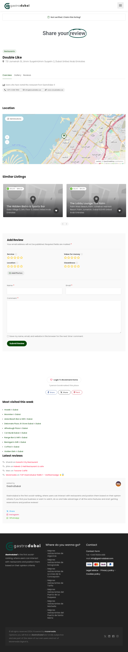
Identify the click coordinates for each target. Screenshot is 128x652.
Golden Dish (9, 451)
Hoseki (7, 409)
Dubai (15, 409)
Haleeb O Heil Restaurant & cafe (29, 466)
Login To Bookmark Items (66, 380)
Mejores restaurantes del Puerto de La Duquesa (55, 593)
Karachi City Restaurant (27, 462)
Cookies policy (93, 574)
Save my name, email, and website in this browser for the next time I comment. (46, 336)
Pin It (78, 392)
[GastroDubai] (16, 5)
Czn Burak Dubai (11, 432)
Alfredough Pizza (12, 428)
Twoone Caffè (20, 470)
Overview (7, 75)
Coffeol (8, 446)
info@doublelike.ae (33, 90)
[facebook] (113, 636)
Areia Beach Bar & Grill (14, 419)
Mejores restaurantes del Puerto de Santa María (55, 614)
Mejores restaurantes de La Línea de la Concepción (55, 572)
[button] (7, 137)
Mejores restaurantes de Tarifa (55, 583)
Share (52, 392)
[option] (33, 202)
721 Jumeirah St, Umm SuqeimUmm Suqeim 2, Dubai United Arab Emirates (45, 61)
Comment (12, 298)
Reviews (27, 75)
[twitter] (105, 636)
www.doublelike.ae (55, 90)
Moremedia (11, 475)
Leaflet (98, 161)
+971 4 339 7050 (12, 90)
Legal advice (92, 570)
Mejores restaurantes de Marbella (55, 604)
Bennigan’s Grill (11, 442)
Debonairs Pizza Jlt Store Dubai (18, 423)
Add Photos (17, 273)
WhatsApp (14, 518)
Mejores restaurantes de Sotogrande (55, 562)
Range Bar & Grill (12, 437)
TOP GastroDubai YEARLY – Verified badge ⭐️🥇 (42, 475)
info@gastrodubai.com (102, 558)
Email (69, 285)
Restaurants (9, 51)
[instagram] (117, 636)
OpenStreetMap (108, 161)
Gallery (17, 75)
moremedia (50, 631)
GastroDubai (13, 486)
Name (10, 285)
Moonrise (8, 414)
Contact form (93, 551)
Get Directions (15, 119)
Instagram (14, 514)
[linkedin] (109, 636)
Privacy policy (107, 570)
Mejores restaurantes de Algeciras (55, 553)
